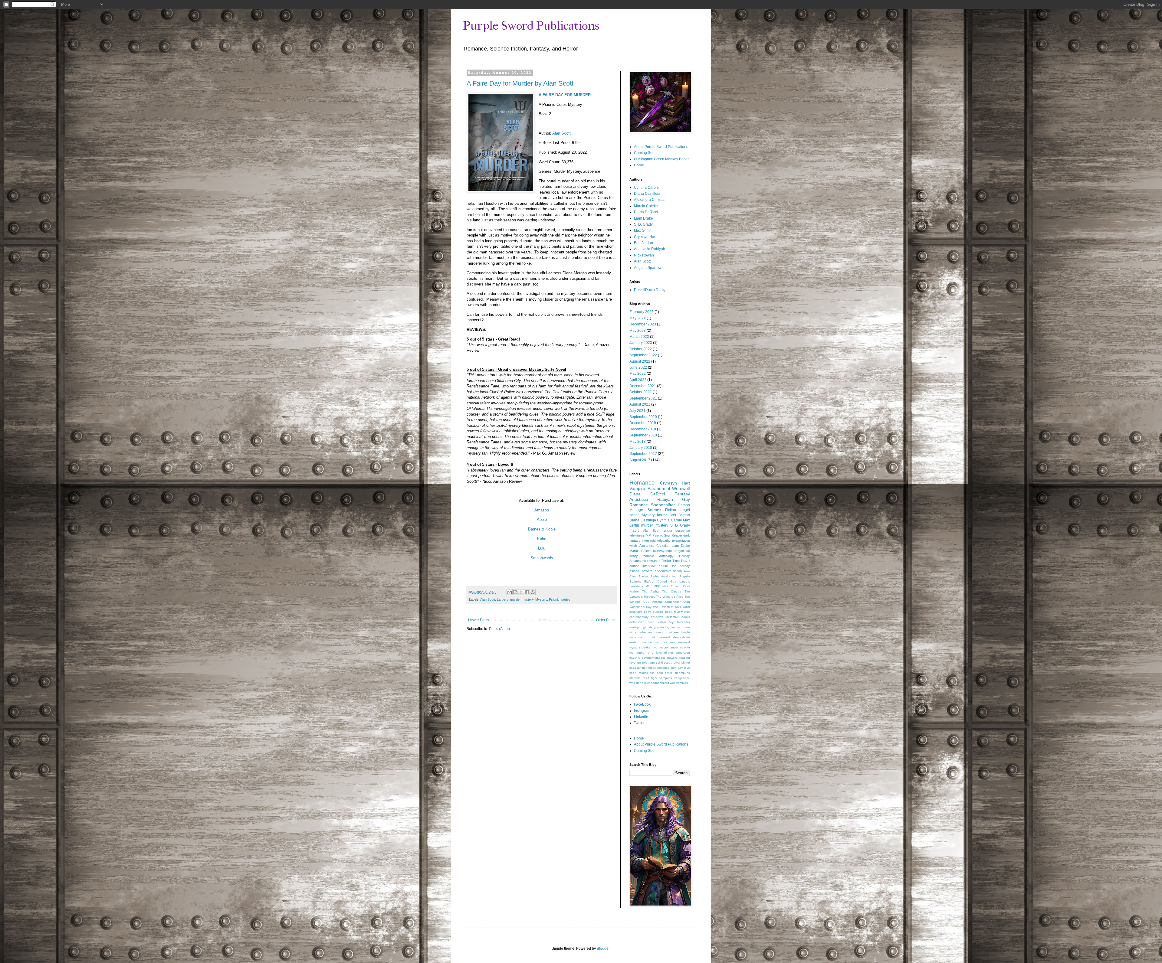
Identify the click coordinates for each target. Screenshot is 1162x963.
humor (659, 632)
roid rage (648, 662)
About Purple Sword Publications (661, 147)
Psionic (554, 599)
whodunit (653, 682)
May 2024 (637, 318)
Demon (684, 505)
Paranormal (659, 488)
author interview (642, 566)
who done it (637, 682)
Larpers (502, 599)
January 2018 (640, 448)
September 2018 (643, 435)
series (565, 599)
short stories (638, 672)
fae (687, 551)
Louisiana (636, 586)
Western (668, 607)
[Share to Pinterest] (533, 592)
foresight (635, 627)
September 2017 (643, 454)
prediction (683, 652)
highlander (672, 627)
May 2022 (637, 373)
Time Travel (681, 561)
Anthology (666, 556)
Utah (686, 601)
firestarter (683, 622)
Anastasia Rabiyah (649, 249)
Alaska (643, 576)
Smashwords (541, 558)
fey (671, 622)
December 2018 (642, 429)
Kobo (541, 539)
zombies (682, 682)
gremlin (659, 627)
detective (657, 617)
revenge (635, 662)
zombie (648, 556)
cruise (663, 566)
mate (632, 637)
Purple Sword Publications (531, 26)
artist (686, 607)
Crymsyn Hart (645, 237)
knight (685, 632)
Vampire (637, 488)
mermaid (684, 642)
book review (673, 611)
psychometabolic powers (659, 657)
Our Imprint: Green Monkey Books (661, 159)
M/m (648, 586)
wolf (672, 682)
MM (648, 535)
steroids (634, 678)
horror (662, 515)
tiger (654, 678)
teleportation (681, 540)
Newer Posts (478, 620)
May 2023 (637, 330)
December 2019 (642, 423)
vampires (665, 678)
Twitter (639, 723)
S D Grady (680, 525)
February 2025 (641, 312)
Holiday (684, 556)
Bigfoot (649, 581)
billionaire (635, 611)
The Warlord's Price (669, 596)
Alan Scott (561, 133)
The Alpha (650, 591)
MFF (657, 586)
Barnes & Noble (542, 529)
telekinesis (637, 535)
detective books (678, 617)
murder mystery (521, 599)
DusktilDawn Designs (651, 290)
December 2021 (642, 386)
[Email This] (510, 592)
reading (684, 657)
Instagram (642, 711)
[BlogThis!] (515, 592)
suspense (682, 530)
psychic (634, 657)
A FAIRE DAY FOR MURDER (565, 95)
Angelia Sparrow (647, 268)
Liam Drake (643, 218)
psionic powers (641, 571)
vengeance (682, 678)
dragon (679, 551)
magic (634, 530)
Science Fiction (662, 510)
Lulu (541, 548)
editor (662, 622)
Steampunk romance (644, 561)
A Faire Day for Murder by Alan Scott (520, 83)
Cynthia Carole (646, 187)
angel (685, 510)
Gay (673, 581)
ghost (668, 530)
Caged (662, 581)
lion (673, 566)
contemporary (638, 617)
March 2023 (639, 337)
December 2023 (642, 324)
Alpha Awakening (664, 576)
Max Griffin (643, 230)
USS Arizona (653, 601)
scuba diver (672, 662)
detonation (637, 622)
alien (678, 607)
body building (653, 611)
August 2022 (639, 361)
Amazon (541, 510)
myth (655, 647)
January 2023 (640, 343)
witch (633, 545)
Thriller (666, 561)
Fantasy (682, 493)
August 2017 (639, 460)
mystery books (639, 647)
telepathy (664, 540)
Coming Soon (645, 153)
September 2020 (643, 417)
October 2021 (640, 392)
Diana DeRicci (646, 212)
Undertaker (673, 601)
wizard (664, 682)
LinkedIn (641, 717)
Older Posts (605, 620)
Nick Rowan (644, 255)
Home (543, 620)
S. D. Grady (643, 224)
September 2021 (643, 398)
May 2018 (637, 441)
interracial (649, 540)
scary (633, 556)
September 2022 (643, 355)
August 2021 (639, 404)
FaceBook (642, 704)
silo (652, 672)
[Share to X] (521, 592)
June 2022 (638, 367)
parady (685, 566)
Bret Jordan (643, 243)
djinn (651, 622)
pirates (669, 652)
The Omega (671, 591)
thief (646, 678)
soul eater (664, 672)
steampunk (682, 672)
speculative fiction (668, 571)
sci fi (659, 662)
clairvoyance (662, 551)
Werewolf (681, 488)
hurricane (672, 632)
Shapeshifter (663, 504)
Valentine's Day (640, 607)
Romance (642, 482)
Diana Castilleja (647, 193)
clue (687, 611)
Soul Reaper (673, 535)
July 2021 (637, 411)
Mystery (541, 599)
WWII (656, 607)
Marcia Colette (646, 206)
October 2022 (640, 349)
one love (655, 652)
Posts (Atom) (499, 629)
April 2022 (637, 380)
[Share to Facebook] (527, 592)
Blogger (603, 948)
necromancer (669, 647)
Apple (542, 519)
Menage (636, 510)
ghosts (647, 627)
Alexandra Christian (650, 199)
